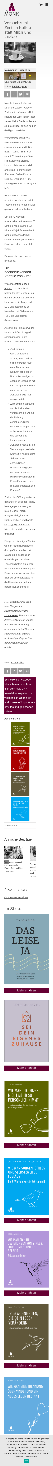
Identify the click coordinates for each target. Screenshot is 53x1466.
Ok (26, 1461)
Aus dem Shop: (12, 718)
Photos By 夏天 (17, 662)
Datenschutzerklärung (26, 1456)
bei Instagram (19, 86)
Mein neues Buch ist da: (17, 70)
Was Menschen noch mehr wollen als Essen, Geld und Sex (13, 865)
